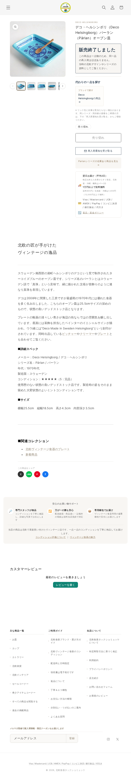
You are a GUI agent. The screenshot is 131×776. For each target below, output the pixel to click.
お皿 (14, 639)
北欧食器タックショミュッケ (70, 770)
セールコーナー (20, 683)
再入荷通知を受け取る (100, 150)
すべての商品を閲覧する (25, 701)
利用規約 (94, 660)
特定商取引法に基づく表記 (103, 651)
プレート (103, 334)
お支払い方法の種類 (61, 698)
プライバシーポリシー (101, 669)
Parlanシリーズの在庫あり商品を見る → (98, 163)
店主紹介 (94, 678)
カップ (15, 648)
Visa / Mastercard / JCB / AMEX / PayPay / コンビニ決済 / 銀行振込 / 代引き (65, 763)
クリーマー (87, 334)
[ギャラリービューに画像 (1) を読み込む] (21, 86)
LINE (29, 474)
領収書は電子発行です (62, 672)
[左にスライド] (13, 86)
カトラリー (18, 657)
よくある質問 (58, 716)
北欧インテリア (20, 674)
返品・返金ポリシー (93, 212)
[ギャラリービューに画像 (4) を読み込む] (52, 86)
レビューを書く (65, 584)
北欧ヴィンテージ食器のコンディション (66, 653)
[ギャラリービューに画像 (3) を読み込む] (41, 86)
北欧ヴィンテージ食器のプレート (48, 449)
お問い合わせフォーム (101, 686)
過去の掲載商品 (20, 710)
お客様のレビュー (98, 695)
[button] (8, 7)
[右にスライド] (63, 86)
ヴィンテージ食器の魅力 (83, 537)
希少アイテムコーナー (24, 692)
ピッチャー (69, 334)
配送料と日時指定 (60, 663)
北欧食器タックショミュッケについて (104, 641)
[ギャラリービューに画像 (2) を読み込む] (31, 86)
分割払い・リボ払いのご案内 (66, 707)
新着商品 (31, 454)
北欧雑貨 (17, 666)
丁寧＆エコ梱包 (59, 690)
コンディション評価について (50, 537)
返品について (58, 681)
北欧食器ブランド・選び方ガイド (66, 641)
